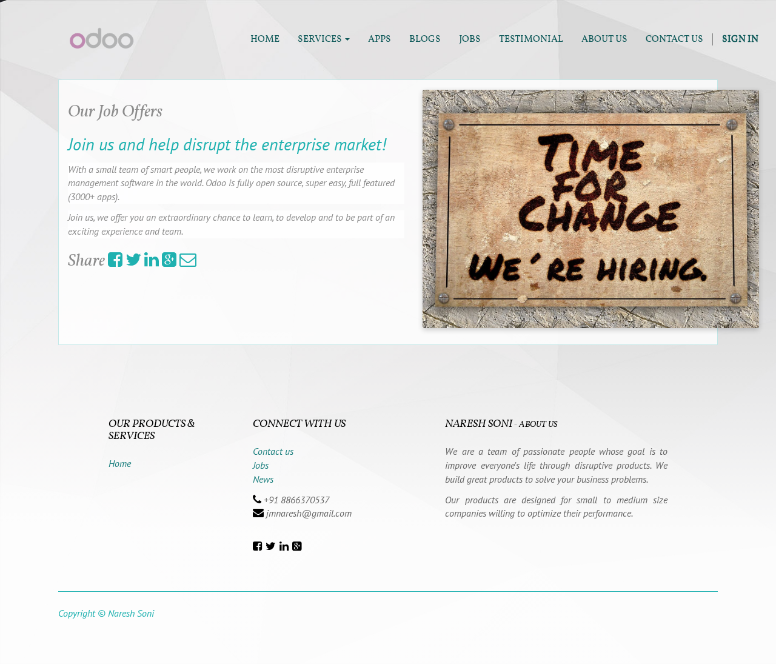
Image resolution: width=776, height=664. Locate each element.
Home (120, 463)
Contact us (273, 451)
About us (538, 424)
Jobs (261, 465)
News (263, 479)
